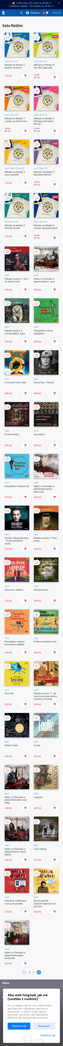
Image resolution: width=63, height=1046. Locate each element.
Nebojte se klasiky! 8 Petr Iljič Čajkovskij (44, 66)
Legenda (38, 797)
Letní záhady (40, 849)
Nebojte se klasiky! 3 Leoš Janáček (15, 173)
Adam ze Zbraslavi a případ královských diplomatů (44, 489)
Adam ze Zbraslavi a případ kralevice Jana (44, 280)
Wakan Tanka (11, 745)
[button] (22, 13)
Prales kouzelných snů (45, 641)
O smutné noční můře (15, 382)
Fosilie (37, 745)
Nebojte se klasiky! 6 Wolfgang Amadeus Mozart (44, 121)
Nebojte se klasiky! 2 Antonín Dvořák (15, 227)
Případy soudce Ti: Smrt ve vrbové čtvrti (16, 280)
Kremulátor (39, 434)
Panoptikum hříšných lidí (17, 486)
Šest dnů (9, 693)
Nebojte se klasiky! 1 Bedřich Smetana (15, 66)
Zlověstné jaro (41, 589)
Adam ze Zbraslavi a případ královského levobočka (15, 955)
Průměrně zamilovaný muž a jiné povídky (15, 902)
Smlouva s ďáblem (14, 589)
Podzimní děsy (12, 434)
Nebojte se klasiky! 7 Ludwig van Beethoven (16, 120)
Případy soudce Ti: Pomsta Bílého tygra (15, 332)
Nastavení (44, 1026)
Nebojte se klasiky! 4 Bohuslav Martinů (44, 173)
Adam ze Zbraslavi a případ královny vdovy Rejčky (15, 852)
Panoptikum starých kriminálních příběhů (15, 643)
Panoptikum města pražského (43, 332)
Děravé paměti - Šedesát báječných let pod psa (45, 903)
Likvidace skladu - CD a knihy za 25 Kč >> (31, 6)
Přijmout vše (19, 1026)
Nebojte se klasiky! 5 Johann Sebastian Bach (45, 227)
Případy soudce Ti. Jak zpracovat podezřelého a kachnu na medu (45, 696)
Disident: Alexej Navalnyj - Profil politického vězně (16, 541)
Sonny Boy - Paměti (44, 382)
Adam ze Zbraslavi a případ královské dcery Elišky (16, 800)
